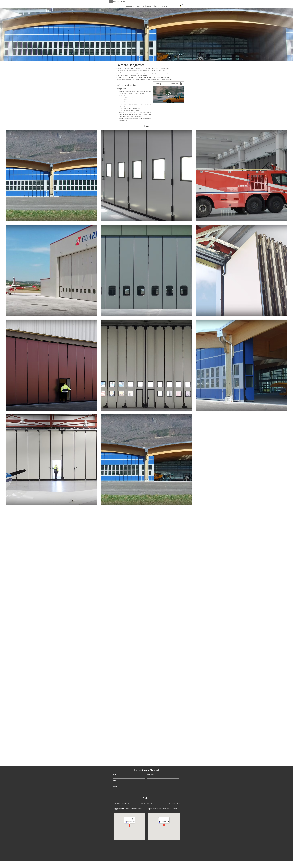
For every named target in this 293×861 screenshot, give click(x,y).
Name (114, 774)
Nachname (150, 774)
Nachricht (115, 786)
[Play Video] (168, 94)
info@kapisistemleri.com (123, 803)
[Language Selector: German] (181, 6)
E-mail (114, 780)
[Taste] (129, 807)
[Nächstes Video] (181, 94)
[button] (130, 5)
